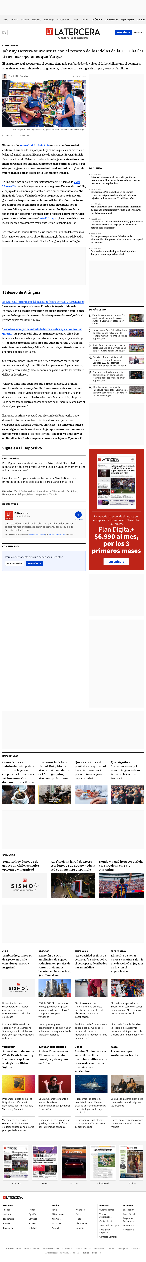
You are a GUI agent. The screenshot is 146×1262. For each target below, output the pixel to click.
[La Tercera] (16, 1179)
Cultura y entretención (52, 1046)
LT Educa (141, 19)
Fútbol (17, 491)
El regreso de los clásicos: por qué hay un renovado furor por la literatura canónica (54, 1123)
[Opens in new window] (74, 1179)
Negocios (36, 19)
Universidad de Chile (47, 491)
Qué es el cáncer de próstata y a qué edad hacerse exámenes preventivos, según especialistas (90, 770)
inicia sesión (14, 563)
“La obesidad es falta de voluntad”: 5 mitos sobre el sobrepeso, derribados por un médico (91, 961)
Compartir (9, 135)
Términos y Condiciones (36, 534)
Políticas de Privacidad (57, 534)
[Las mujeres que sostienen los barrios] (127, 1084)
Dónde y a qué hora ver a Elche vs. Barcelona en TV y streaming (121, 865)
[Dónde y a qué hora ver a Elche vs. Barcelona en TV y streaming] (121, 885)
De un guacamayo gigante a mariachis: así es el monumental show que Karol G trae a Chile (54, 1104)
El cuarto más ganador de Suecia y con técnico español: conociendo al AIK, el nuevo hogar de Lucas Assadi (126, 1008)
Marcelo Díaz (10, 186)
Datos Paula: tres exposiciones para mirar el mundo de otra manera (127, 1123)
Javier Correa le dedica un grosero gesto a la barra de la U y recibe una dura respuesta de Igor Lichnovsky (109, 348)
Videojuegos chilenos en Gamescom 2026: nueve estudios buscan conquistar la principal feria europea (18, 1125)
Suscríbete (35, 563)
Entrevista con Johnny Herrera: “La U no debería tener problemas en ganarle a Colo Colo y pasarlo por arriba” (109, 319)
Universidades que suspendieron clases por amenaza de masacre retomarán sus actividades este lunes (16, 1009)
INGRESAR (139, 32)
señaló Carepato (49, 218)
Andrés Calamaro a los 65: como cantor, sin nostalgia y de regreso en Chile (53, 1057)
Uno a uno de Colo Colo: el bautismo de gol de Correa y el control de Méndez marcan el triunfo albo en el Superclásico (110, 334)
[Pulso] (45, 1179)
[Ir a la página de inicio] (73, 32)
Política (14, 19)
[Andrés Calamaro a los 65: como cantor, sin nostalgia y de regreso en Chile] (54, 1084)
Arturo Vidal (48, 494)
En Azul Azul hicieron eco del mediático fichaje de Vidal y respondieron (43, 301)
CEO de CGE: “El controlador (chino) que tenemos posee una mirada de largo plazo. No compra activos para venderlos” (117, 225)
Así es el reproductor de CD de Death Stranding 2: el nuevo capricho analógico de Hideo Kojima (18, 1059)
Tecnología (49, 19)
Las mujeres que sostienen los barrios (125, 1053)
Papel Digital (127, 19)
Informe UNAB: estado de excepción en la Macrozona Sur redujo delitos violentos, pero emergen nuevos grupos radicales (18, 1031)
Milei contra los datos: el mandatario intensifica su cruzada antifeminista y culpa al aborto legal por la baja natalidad (116, 210)
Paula (114, 1046)
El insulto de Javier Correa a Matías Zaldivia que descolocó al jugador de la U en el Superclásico (127, 963)
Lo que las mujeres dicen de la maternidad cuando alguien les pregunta (127, 1102)
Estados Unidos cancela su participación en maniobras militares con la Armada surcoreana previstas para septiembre (115, 180)
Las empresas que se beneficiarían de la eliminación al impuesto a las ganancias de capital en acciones (117, 239)
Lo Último (97, 19)
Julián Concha (20, 76)
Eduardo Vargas (34, 494)
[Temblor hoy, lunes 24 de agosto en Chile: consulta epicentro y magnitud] (24, 885)
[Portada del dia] (116, 507)
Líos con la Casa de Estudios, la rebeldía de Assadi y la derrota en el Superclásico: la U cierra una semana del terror (127, 1029)
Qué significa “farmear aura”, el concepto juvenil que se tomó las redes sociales (126, 770)
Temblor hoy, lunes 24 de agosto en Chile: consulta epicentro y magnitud (20, 865)
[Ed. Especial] (103, 1179)
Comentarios (24, 135)
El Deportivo (63, 19)
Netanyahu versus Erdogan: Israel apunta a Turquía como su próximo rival (113, 253)
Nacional (25, 19)
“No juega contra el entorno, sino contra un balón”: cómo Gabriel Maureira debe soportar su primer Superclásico (108, 376)
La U (57, 494)
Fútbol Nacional (28, 491)
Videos (84, 19)
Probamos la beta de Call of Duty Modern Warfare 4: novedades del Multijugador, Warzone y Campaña (54, 770)
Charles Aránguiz (18, 494)
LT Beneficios (111, 19)
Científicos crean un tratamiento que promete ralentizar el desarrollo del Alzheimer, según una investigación (89, 1009)
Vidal (77, 182)
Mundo (75, 19)
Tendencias (81, 951)
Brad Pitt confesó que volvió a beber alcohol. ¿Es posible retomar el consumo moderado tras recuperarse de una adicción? (91, 1031)
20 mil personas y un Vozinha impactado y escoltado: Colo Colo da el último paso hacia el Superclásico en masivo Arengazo (110, 391)
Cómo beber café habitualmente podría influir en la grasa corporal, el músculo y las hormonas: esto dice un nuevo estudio (18, 772)
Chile (5, 951)
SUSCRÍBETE (116, 562)
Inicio (5, 19)
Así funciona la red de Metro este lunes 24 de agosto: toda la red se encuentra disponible (73, 865)
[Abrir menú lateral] (5, 32)
